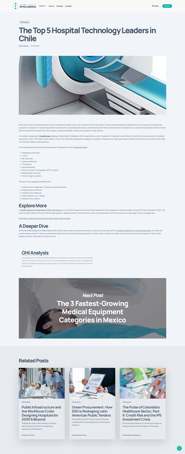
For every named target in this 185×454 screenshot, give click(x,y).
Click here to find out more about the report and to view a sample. (45, 218)
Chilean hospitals (80, 147)
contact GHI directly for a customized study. (134, 230)
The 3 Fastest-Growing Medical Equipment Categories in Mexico (92, 308)
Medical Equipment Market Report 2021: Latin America (41, 210)
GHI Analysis (24, 22)
